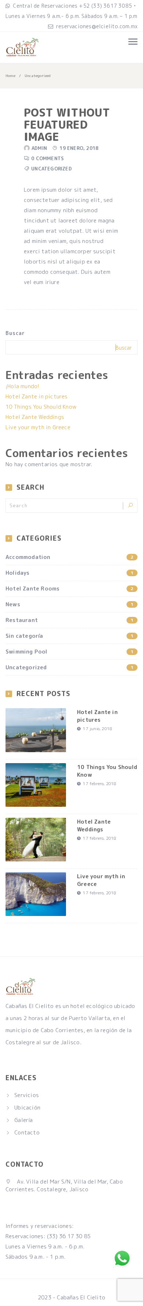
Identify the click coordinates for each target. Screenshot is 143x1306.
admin (39, 148)
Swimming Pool (69, 651)
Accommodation (69, 557)
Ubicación (27, 1107)
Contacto (27, 1132)
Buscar (15, 333)
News (69, 604)
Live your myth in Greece (38, 427)
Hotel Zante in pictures (37, 396)
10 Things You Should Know (41, 407)
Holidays (69, 573)
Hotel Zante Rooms (69, 588)
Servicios (26, 1095)
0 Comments (47, 158)
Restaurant (69, 620)
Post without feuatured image (67, 124)
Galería (23, 1120)
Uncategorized (51, 168)
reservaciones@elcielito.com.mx (97, 26)
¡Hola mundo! (22, 386)
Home (10, 75)
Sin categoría (69, 636)
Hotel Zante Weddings (35, 417)
